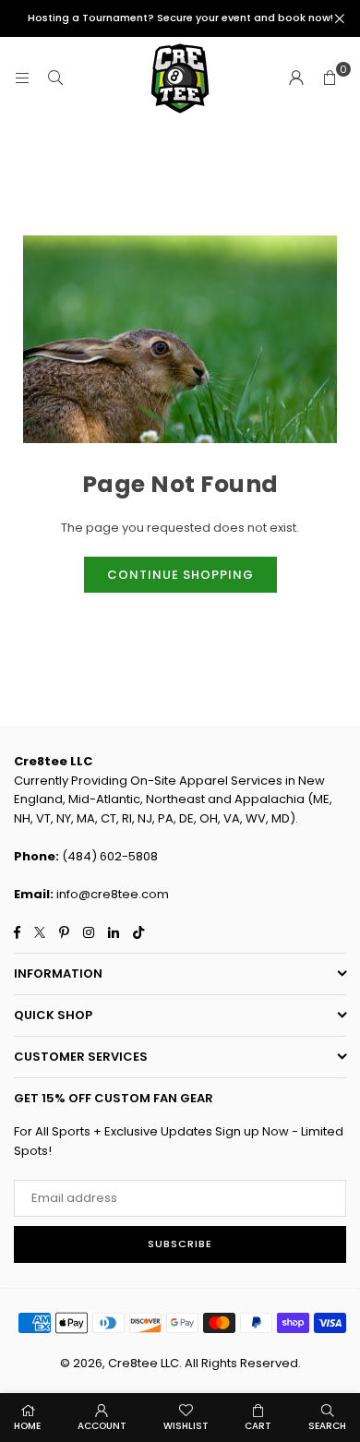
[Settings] (296, 78)
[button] (329, 78)
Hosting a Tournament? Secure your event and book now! (180, 18)
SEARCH (327, 1426)
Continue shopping (180, 574)
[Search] (55, 78)
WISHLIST (186, 1426)
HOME (27, 1426)
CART (258, 1426)
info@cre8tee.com (112, 894)
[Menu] (22, 78)
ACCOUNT (102, 1426)
